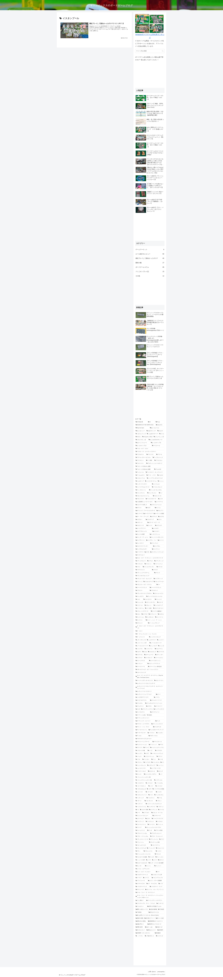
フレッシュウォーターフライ (153, 827)
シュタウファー (152, 640)
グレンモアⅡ (140, 596)
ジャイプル (140, 648)
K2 (150, 422)
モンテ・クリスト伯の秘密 (156, 863)
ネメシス (139, 774)
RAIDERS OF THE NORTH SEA (145, 425)
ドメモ (161, 759)
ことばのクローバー (153, 433)
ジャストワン (149, 648)
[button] (162, 51)
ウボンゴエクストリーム (143, 496)
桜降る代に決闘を (141, 921)
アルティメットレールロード (155, 463)
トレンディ (140, 753)
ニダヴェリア (152, 765)
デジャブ (147, 747)
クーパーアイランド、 (156, 587)
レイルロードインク (142, 886)
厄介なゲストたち (154, 912)
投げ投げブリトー (150, 918)
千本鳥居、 (140, 912)
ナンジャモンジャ (141, 765)
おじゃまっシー (141, 430)
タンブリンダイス (159, 709)
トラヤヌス (159, 750)
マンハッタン (160, 857)
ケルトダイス (148, 599)
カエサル (161, 516)
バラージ (139, 800)
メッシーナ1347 (141, 860)
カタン (160, 519)
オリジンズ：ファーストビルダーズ (146, 510)
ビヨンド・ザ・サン (158, 812)
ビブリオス (146, 812)
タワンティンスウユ (147, 709)
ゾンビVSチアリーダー (143, 697)
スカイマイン (159, 648)
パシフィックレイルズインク (154, 803)
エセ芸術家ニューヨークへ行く (145, 501)
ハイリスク (159, 786)
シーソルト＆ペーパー (142, 645)
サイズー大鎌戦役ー (157, 611)
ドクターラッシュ (149, 756)
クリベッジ (140, 581)
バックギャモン (160, 794)
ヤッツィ (148, 865)
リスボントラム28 (157, 874)
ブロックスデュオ (141, 848)
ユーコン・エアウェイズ (143, 868)
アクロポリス (140, 454)
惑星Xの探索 (140, 918)
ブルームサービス (141, 845)
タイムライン (140, 706)
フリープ (139, 827)
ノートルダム (159, 783)
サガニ (138, 614)
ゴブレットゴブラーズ (142, 611)
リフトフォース (141, 880)
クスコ (138, 566)
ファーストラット (141, 824)
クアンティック (160, 561)
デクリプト (140, 747)
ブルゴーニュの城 (154, 842)
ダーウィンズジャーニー (143, 718)
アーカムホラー (141, 475)
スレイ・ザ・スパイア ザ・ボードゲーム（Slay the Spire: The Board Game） (150, 676)
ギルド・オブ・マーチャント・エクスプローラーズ (150, 558)
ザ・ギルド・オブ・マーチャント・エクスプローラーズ (150, 627)
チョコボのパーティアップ (156, 729)
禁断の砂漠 (140, 927)
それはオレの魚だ (148, 436)
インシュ (161, 481)
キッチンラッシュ (155, 534)
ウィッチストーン (141, 490)
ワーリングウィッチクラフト (155, 900)
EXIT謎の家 (140, 422)
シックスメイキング (155, 637)
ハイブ (151, 786)
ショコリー (161, 640)
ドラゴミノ (140, 762)
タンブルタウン (141, 712)
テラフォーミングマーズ (143, 741)
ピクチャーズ (157, 815)
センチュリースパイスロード (144, 691)
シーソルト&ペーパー (156, 642)
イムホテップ (140, 481)
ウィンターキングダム (156, 490)
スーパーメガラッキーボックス (145, 680)
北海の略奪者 (153, 909)
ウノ (161, 493)
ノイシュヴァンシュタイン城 (144, 780)
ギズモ (147, 552)
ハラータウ (150, 792)
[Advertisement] (149, 74)
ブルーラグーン (156, 845)
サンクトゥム (140, 617)
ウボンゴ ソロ (157, 496)
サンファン (140, 620)
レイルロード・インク (156, 886)
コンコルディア (159, 605)
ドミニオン (146, 759)
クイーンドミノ (159, 563)
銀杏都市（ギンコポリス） (143, 933)
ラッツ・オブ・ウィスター (143, 871)
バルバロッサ (149, 800)
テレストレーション (142, 744)
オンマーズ (140, 513)
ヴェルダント (140, 906)
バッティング (140, 797)
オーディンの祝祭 (159, 513)
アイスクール (156, 445)
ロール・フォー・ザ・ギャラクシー (146, 892)
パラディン (161, 806)
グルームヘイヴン (158, 593)
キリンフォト (154, 543)
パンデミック (153, 809)
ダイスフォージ (155, 712)
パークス (161, 809)
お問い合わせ (152, 971)
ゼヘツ (159, 694)
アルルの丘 (158, 469)
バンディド (140, 803)
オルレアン (160, 510)
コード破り (149, 608)
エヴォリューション (156, 504)
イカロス (161, 475)
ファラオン (160, 821)
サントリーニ (159, 617)
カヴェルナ (159, 525)
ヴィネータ (160, 903)
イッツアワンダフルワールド (155, 478)
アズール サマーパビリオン (144, 457)
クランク (157, 572)
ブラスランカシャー (156, 833)
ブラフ (162, 839)
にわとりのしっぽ (141, 439)
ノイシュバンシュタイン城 (143, 777)
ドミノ (154, 759)
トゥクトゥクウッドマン (157, 747)
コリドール (140, 605)
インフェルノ (156, 484)
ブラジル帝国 (159, 830)
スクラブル (140, 654)
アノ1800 (149, 460)
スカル (145, 651)
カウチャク (154, 516)
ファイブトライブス (158, 818)
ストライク (140, 657)
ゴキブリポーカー (159, 608)
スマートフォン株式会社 (155, 666)
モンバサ (139, 865)
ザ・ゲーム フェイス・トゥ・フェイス (146, 634)
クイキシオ (140, 563)
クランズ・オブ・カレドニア (144, 578)
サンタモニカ (150, 617)
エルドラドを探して (142, 504)
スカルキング (152, 651)
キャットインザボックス (157, 537)
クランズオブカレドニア (143, 575)
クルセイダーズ (149, 581)
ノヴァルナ (150, 783)
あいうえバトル (155, 427)
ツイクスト (152, 732)
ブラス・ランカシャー (157, 836)
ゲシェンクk (140, 602)
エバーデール (159, 501)
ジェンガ (161, 645)
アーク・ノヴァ (152, 475)
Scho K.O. (159, 425)
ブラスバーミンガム (142, 833)
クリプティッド (159, 578)
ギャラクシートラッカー (157, 552)
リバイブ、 (147, 877)
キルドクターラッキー (142, 546)
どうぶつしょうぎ (159, 436)
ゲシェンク (159, 599)
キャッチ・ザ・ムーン (142, 537)
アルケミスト (140, 463)
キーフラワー (140, 552)
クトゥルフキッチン (149, 566)
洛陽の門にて (140, 924)
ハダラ (149, 789)
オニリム (158, 507)
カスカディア (150, 519)
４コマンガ (160, 936)
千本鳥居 (161, 909)
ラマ (158, 871)
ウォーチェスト (152, 493)
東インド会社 (160, 918)
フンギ (150, 830)
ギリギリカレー (141, 555)
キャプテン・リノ (151, 540)
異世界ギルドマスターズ (155, 924)
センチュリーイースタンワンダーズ (146, 683)
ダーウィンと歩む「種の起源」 (145, 715)
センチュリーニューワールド (144, 694)
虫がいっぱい (149, 927)
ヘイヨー (159, 851)
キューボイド (140, 543)
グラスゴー (140, 590)
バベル (160, 797)
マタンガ (158, 854)
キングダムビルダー (142, 549)
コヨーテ (160, 602)
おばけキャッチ (152, 430)
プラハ (138, 851)
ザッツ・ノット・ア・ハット (154, 620)
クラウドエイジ (141, 569)
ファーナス (152, 824)
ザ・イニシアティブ (154, 623)
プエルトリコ (160, 848)
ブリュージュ (140, 842)
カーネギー (156, 528)
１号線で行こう (150, 936)
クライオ (160, 566)
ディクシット (153, 744)
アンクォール (140, 472)
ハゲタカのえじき (141, 789)
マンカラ (152, 857)
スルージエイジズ (141, 672)
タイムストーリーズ (156, 700)
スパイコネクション (155, 660)
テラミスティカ (158, 741)
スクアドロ (161, 651)
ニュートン (161, 765)
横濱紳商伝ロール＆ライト (156, 921)
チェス (158, 721)
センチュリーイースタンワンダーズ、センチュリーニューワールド (150, 687)
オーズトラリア (149, 513)
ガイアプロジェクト (142, 531)
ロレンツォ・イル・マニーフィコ (154, 889)
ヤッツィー (158, 865)
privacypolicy (161, 971)
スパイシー (140, 663)
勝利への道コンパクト (142, 909)
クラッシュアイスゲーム (143, 572)
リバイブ (139, 877)
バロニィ (159, 800)
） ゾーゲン (140, 936)
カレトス (150, 525)
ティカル (139, 735)
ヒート (138, 812)
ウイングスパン (141, 493)
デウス (161, 744)
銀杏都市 (161, 930)
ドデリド (160, 756)
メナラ (155, 860)
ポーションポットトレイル (143, 854)
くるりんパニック (141, 433)
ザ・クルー (140, 631)
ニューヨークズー (141, 768)
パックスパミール (141, 806)
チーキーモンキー (141, 732)
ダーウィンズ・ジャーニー (143, 721)
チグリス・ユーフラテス (143, 723)
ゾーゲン (157, 697)
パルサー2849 (144, 809)
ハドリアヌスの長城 (159, 789)
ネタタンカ (152, 771)
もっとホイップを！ (142, 445)
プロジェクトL (148, 851)
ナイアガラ (147, 762)
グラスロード (154, 590)
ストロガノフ (148, 657)
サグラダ (145, 614)
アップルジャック (158, 457)
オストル (139, 507)
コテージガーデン (150, 602)
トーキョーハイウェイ (157, 753)
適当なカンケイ (152, 930)
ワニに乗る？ (140, 900)
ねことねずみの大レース (156, 439)
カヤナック (140, 522)
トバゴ (150, 750)
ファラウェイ (150, 821)
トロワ (147, 753)
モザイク (161, 860)
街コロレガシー (141, 930)
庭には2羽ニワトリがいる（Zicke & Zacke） (148, 915)
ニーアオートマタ (156, 768)
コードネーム (140, 608)
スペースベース (141, 666)
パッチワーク (152, 806)
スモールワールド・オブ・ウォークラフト (147, 669)
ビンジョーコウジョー (142, 815)
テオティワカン (154, 735)
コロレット (148, 605)
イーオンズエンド (157, 487)
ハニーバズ (140, 792)
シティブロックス (141, 640)
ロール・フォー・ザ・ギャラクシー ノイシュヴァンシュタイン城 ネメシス (150, 896)
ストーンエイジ (159, 657)
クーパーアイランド (142, 587)
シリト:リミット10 (141, 642)
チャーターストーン (142, 729)
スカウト (139, 651)
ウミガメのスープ (151, 498)
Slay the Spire (140, 427)
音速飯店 (158, 933)
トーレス (139, 756)
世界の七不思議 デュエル (155, 906)
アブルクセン (159, 460)
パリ (138, 809)
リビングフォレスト (158, 877)
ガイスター (156, 531)
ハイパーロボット (141, 786)
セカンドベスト (159, 680)
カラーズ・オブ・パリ (154, 522)
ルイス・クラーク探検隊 (155, 880)
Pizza (158, 422)
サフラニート (153, 614)
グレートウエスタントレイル (155, 596)
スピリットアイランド (154, 663)
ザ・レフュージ (141, 637)
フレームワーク (141, 830)
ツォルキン (160, 732)
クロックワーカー (159, 581)
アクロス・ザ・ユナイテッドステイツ (146, 451)
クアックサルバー (141, 561)
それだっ (139, 436)
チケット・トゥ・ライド (143, 726)
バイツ (151, 794)
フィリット (160, 824)
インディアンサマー (142, 484)
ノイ (161, 774)
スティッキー (159, 654)
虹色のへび (159, 927)
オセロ (148, 507)
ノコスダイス (140, 783)
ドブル (138, 759)
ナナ (163, 762)
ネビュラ (160, 771)
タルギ (138, 709)
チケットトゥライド (158, 723)
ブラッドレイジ (154, 839)
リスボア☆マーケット (142, 874)
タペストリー (159, 706)
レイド (161, 883)
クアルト (151, 561)
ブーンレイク (151, 848)
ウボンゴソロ (140, 498)
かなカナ (161, 430)
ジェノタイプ (153, 645)
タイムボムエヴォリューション (154, 703)
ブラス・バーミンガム (142, 836)
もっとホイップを (156, 442)
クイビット (148, 563)
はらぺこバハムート (142, 442)
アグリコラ (150, 454)
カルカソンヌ (140, 525)
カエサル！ (140, 519)
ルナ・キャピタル (152, 883)
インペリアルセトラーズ (143, 487)
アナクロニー (140, 460)
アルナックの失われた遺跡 (143, 469)
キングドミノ (156, 549)
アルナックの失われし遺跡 (143, 466)
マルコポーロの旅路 (142, 857)
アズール (159, 454)
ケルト (138, 599)
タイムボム (140, 703)
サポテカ (161, 614)
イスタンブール (141, 478)
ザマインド (140, 623)
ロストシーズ (140, 889)
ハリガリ (159, 792)
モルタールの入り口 (142, 863)
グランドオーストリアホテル (144, 593)
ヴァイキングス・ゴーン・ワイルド (146, 903)
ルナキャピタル (141, 883)
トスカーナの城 (141, 750)
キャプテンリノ (141, 540)
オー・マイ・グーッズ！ (143, 516)
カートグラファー (141, 528)
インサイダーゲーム (151, 481)
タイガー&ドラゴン (142, 700)
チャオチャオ (157, 726)
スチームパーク (149, 654)
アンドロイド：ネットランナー (155, 472)
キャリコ (161, 540)
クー (159, 584)
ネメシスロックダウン (150, 774)
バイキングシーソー (142, 794)
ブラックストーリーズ (142, 839)
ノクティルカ (158, 780)
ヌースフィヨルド (141, 771)
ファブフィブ (140, 821)
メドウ (149, 860)
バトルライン (151, 797)
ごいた (162, 433)
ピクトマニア (140, 818)
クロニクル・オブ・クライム (144, 584)
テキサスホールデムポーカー (144, 738)
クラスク (155, 569)
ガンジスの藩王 (141, 534)
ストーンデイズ (141, 660)
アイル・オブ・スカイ (142, 448)
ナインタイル (156, 762)
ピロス (148, 818)
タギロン (149, 706)
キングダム (157, 546)
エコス (161, 498)
